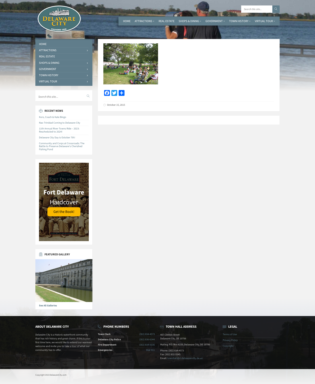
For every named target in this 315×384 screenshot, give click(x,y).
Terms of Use (230, 334)
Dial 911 (150, 350)
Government (214, 21)
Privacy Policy (230, 340)
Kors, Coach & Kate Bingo (52, 117)
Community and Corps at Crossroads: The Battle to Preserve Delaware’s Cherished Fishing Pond (61, 146)
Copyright (228, 346)
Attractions (143, 21)
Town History (238, 21)
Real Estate (166, 21)
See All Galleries (48, 305)
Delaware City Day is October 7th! (57, 137)
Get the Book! (63, 211)
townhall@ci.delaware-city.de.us (185, 358)
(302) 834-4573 (147, 334)
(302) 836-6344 (147, 339)
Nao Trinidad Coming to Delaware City (59, 123)
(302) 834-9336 (147, 345)
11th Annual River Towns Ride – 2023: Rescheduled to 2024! (59, 130)
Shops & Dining (189, 21)
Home (127, 21)
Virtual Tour (264, 21)
